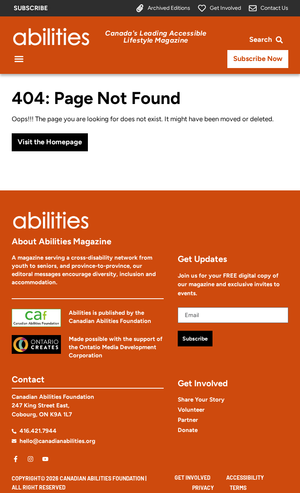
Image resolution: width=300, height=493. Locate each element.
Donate (188, 430)
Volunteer (191, 409)
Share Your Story (201, 399)
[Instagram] (30, 459)
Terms (238, 487)
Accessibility (245, 477)
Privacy (203, 487)
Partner (188, 419)
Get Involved (193, 477)
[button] (19, 59)
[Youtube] (45, 459)
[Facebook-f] (16, 459)
